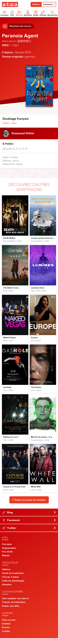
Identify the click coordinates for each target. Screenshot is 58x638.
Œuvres (19, 15)
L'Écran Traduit (10, 577)
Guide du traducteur (13, 573)
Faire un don (8, 620)
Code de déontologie (13, 580)
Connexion (48, 4)
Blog (9, 512)
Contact (6, 623)
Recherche (53, 15)
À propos (4, 15)
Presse (6, 627)
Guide (35, 15)
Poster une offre (10, 606)
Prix (12, 15)
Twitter (11, 527)
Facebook (13, 520)
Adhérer (36, 4)
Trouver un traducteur (14, 602)
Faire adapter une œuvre (15, 598)
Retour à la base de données (30, 500)
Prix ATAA (7, 551)
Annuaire (28, 15)
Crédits (6, 631)
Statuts (6, 555)
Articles (42, 15)
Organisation (9, 548)
